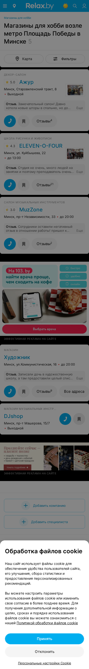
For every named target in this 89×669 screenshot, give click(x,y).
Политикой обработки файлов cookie (47, 623)
